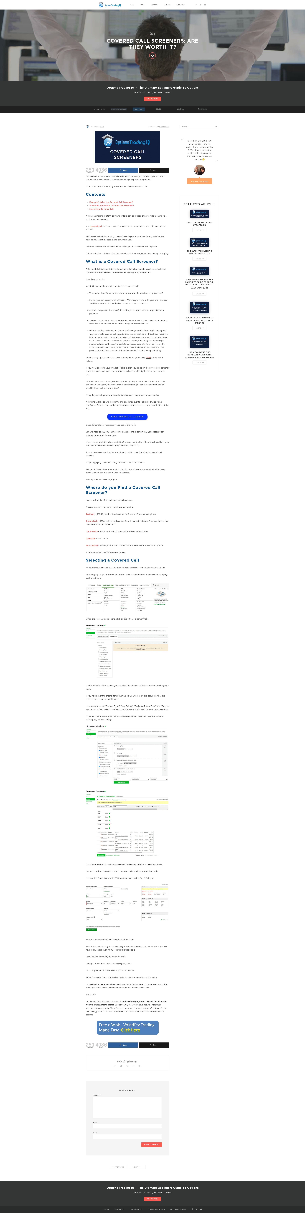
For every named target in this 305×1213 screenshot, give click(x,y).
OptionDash (91, 521)
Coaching (180, 4)
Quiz (142, 4)
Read (199, 230)
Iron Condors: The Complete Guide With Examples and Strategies (199, 354)
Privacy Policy (119, 1209)
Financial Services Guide (156, 1209)
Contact (154, 4)
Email (95, 1133)
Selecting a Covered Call (102, 209)
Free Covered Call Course (127, 417)
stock (148, 358)
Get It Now (152, 99)
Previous (119, 1167)
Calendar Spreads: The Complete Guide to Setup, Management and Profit (199, 282)
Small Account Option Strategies (199, 223)
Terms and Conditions (178, 1209)
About (167, 4)
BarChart (90, 514)
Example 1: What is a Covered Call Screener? (111, 202)
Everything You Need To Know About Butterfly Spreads (199, 320)
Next (135, 1167)
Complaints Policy (136, 1209)
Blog (132, 4)
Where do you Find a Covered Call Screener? (111, 205)
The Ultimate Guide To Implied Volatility (199, 252)
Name (95, 1122)
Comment (97, 1095)
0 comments (164, 126)
